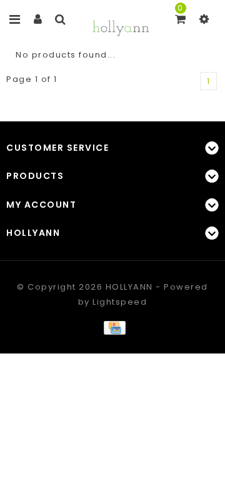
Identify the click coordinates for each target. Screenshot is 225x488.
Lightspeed (119, 302)
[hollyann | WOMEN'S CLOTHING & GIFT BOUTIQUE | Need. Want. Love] (121, 27)
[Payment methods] (112, 327)
